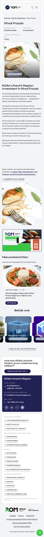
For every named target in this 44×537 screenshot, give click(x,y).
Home (7, 18)
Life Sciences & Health (17, 420)
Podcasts (11, 457)
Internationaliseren (17, 445)
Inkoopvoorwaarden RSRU (22, 523)
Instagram (6, 407)
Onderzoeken (13, 465)
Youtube (17, 407)
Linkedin (12, 407)
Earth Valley (12, 424)
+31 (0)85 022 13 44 (15, 402)
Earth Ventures (18, 18)
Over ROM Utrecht (15, 477)
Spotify (22, 407)
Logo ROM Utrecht (16, 7)
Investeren (12, 441)
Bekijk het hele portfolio (23, 349)
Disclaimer (30, 516)
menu (7, 7)
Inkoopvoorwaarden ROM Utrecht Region (22, 519)
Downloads (12, 461)
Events (9, 482)
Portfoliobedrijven (16, 494)
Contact (10, 486)
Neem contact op (16, 371)
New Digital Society (16, 428)
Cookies (13, 516)
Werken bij (12, 490)
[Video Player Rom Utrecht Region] (22, 240)
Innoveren (11, 437)
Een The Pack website (22, 527)
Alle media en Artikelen (18, 469)
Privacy (21, 516)
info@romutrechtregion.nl (19, 395)
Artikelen (11, 453)
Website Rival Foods (14, 179)
